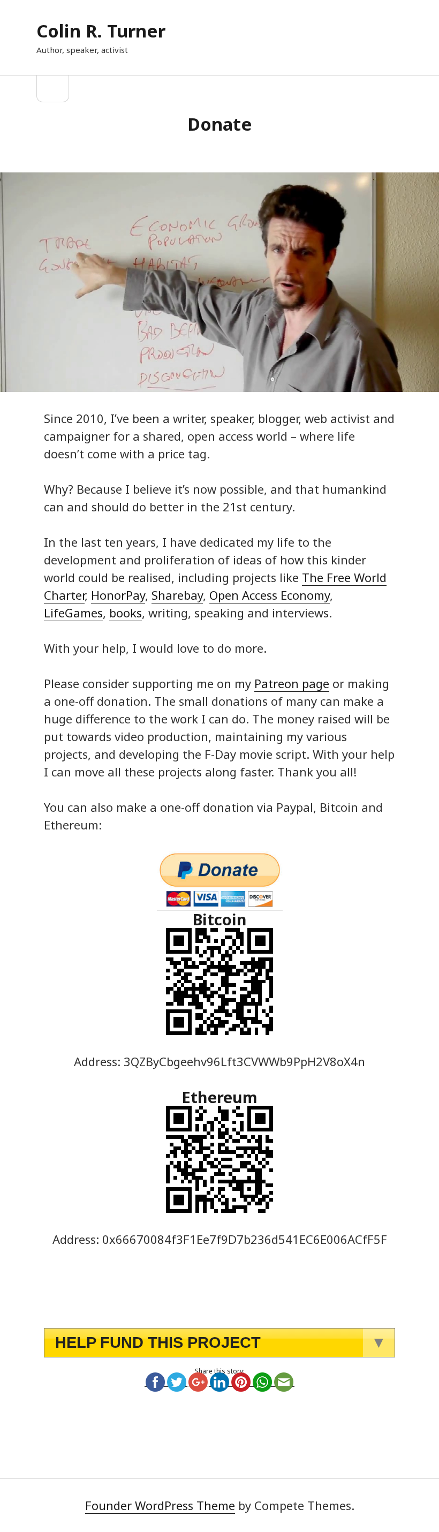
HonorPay (118, 595)
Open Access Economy (269, 595)
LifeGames (73, 613)
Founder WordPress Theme (160, 1505)
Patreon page (291, 683)
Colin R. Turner (100, 31)
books (125, 613)
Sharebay (177, 595)
